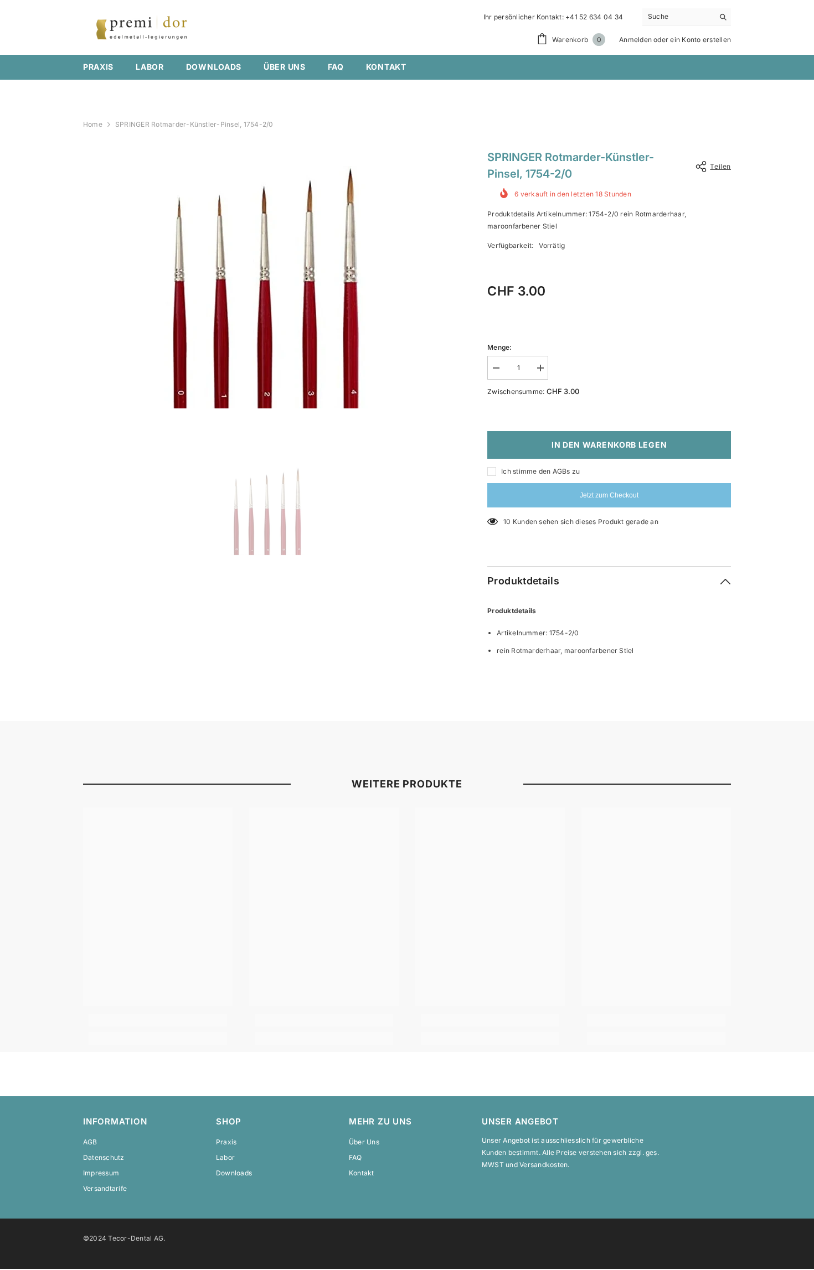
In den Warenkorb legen (609, 444)
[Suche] (686, 16)
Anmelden (635, 39)
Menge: (499, 347)
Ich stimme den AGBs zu (540, 471)
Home (92, 124)
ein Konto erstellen (700, 39)
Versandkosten (543, 1164)
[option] (269, 287)
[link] (158, 1020)
